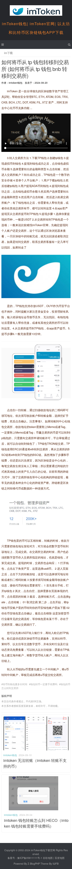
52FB (56, 863)
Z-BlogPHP (34, 863)
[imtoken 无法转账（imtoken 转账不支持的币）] (36, 749)
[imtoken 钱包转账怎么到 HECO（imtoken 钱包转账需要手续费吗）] (36, 809)
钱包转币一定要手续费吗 (43, 684)
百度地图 (59, 858)
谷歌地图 (48, 858)
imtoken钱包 (10, 755)
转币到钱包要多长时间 (15, 684)
